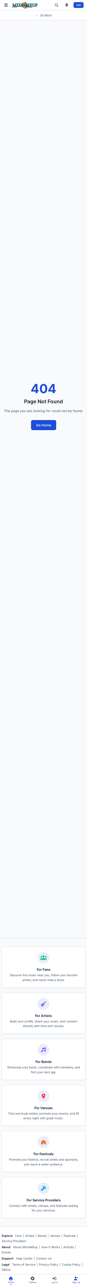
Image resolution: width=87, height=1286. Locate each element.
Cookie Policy (71, 1264)
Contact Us (44, 1258)
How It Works (50, 1247)
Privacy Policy (48, 1264)
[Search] (56, 5)
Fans (18, 1235)
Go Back (43, 15)
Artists (29, 1235)
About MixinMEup (25, 1247)
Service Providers (14, 1241)
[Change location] (67, 5)
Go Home (43, 425)
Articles (68, 1247)
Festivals (70, 1235)
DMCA (6, 1270)
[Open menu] (6, 5)
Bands (42, 1235)
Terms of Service (23, 1264)
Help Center (24, 1258)
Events (6, 1252)
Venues (55, 1235)
